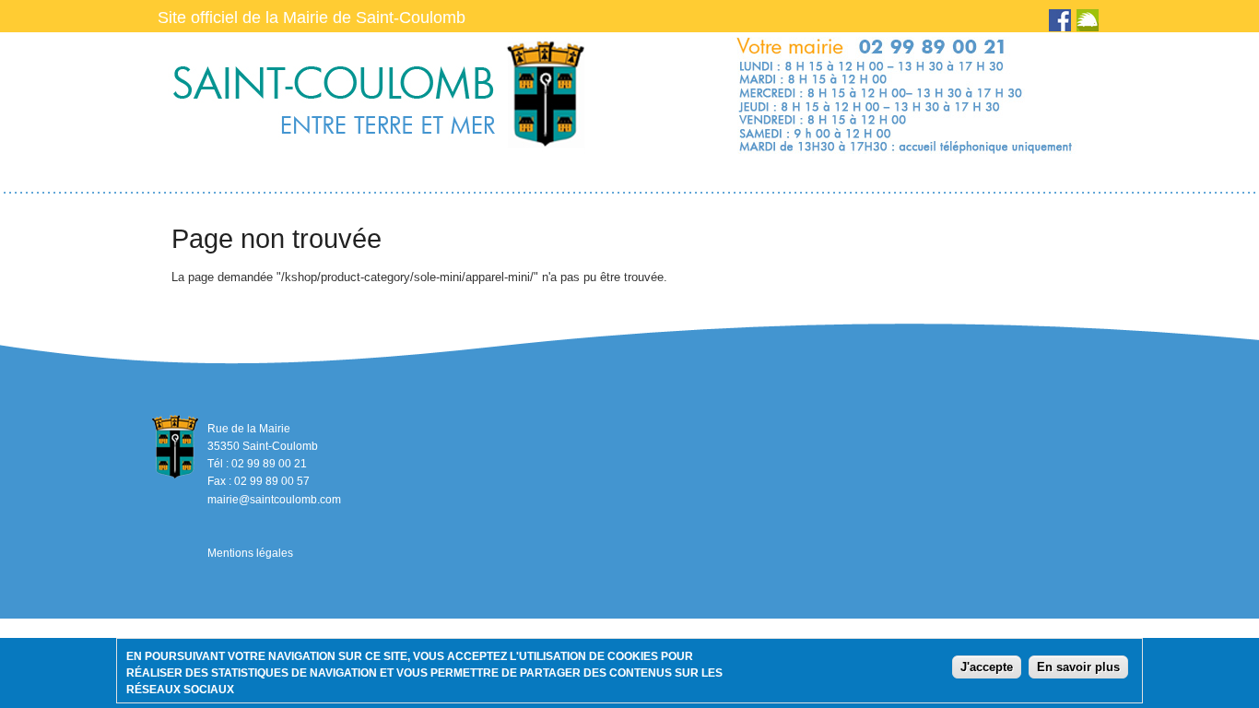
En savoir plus (1078, 667)
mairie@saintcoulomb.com (274, 499)
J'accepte (986, 667)
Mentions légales (250, 553)
